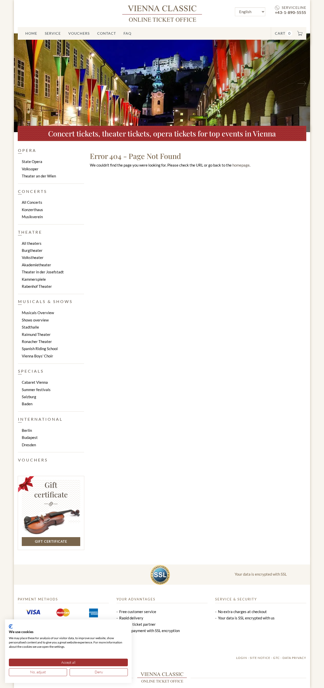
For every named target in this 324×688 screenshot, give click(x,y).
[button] (36, 82)
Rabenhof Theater (37, 286)
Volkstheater (33, 257)
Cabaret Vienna (35, 382)
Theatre (30, 232)
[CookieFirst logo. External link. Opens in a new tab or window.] (11, 626)
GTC (276, 658)
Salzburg (29, 396)
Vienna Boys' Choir (37, 356)
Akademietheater (36, 264)
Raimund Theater (36, 334)
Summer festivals (36, 389)
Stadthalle (30, 327)
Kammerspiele (34, 279)
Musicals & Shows (45, 301)
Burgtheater (32, 250)
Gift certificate (51, 541)
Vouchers (79, 33)
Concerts (32, 191)
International (40, 419)
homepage (241, 165)
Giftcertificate (51, 489)
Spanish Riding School (40, 348)
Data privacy (294, 658)
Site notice (260, 658)
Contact (106, 33)
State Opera (32, 161)
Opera (27, 150)
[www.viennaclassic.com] (162, 13)
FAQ (127, 33)
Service (53, 33)
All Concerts (32, 202)
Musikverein (32, 216)
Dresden (29, 444)
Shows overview (35, 320)
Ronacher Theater (37, 341)
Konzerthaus (32, 209)
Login (241, 658)
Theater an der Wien (39, 176)
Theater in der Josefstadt (43, 272)
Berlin (27, 430)
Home (31, 33)
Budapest (30, 437)
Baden (27, 403)
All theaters (32, 243)
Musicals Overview (38, 312)
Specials (31, 371)
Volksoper (30, 169)
